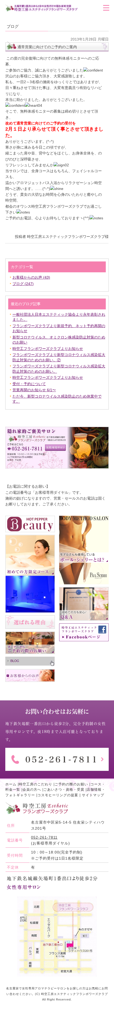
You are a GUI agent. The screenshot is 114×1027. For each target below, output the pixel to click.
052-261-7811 (44, 837)
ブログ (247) (23, 284)
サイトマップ (93, 795)
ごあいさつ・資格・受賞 (63, 790)
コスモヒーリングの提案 (57, 795)
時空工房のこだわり (35, 784)
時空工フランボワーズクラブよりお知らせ (47, 348)
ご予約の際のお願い (71, 784)
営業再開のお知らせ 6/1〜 (34, 390)
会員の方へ (32, 790)
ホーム (10, 784)
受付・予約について (29, 384)
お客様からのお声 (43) (31, 277)
